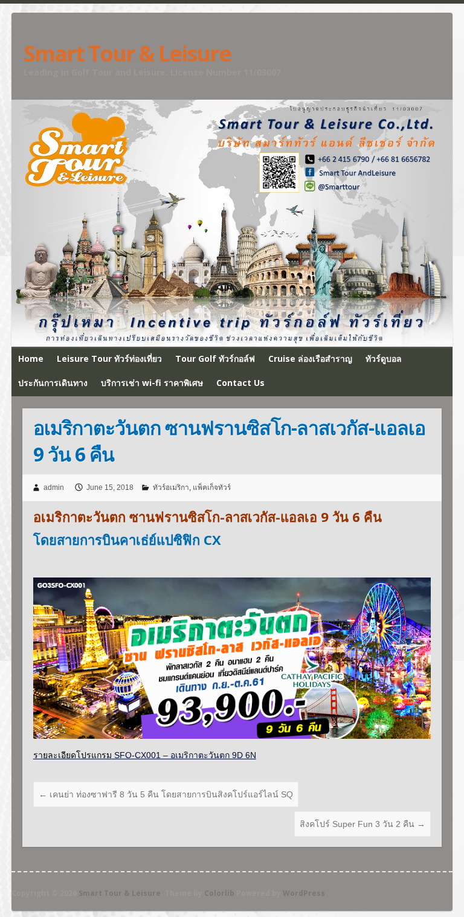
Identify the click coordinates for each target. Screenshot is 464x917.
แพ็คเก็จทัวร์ (212, 487)
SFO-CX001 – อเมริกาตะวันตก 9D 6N (144, 755)
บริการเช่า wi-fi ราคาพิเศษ (152, 382)
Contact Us (240, 382)
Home (31, 358)
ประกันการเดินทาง (53, 382)
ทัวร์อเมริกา (171, 487)
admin (54, 487)
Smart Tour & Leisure (127, 53)
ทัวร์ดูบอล (384, 358)
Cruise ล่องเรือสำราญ (310, 358)
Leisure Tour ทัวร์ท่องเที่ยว (109, 358)
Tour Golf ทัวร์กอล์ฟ (215, 358)
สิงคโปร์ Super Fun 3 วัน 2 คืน (362, 824)
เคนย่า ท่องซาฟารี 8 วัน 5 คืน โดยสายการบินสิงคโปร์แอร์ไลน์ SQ (166, 794)
